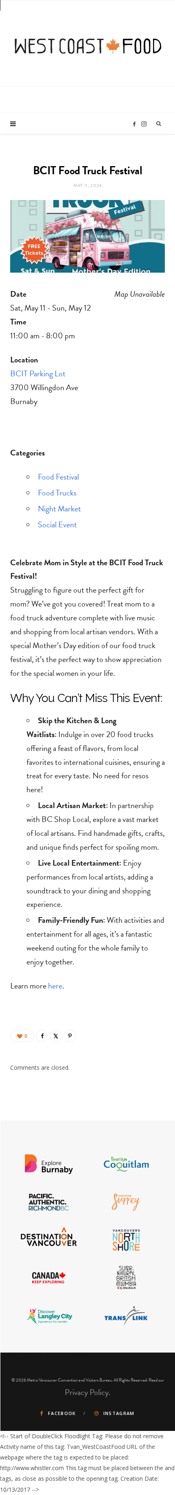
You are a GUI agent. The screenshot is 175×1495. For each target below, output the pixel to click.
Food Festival (58, 477)
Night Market (59, 508)
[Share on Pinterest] (69, 1036)
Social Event (57, 524)
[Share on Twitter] (56, 1036)
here (55, 986)
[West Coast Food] (88, 42)
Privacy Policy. (88, 1392)
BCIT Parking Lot (38, 373)
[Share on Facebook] (42, 1036)
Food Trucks (57, 492)
